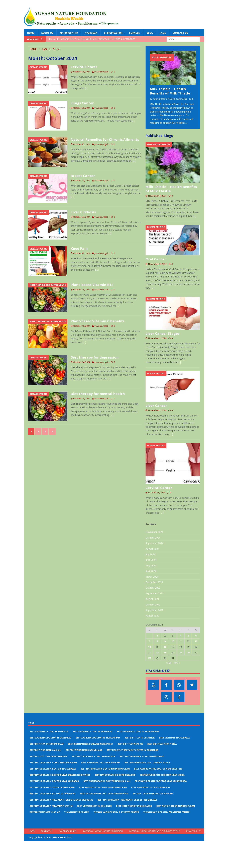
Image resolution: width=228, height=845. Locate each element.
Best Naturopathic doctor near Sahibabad (54, 781)
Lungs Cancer (82, 103)
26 (188, 652)
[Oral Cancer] (173, 240)
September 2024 (154, 543)
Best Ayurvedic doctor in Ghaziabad (50, 737)
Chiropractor (113, 32)
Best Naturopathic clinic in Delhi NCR (93, 756)
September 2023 (154, 593)
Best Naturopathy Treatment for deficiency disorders (61, 799)
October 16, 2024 (81, 289)
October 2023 (153, 587)
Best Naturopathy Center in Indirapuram (103, 787)
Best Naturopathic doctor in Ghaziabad (53, 768)
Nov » (176, 662)
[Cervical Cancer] (173, 463)
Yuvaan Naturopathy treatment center (166, 812)
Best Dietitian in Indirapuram (46, 744)
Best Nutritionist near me (45, 812)
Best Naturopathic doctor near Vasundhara (161, 781)
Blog (150, 32)
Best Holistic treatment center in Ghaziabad (132, 750)
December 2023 (154, 582)
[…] (86, 88)
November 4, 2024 (157, 195)
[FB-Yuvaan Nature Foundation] (166, 685)
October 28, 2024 (81, 71)
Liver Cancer (156, 405)
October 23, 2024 (81, 216)
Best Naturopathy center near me (150, 787)
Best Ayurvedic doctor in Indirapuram (98, 737)
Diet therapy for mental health (98, 393)
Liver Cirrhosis (83, 212)
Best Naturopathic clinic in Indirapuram (53, 762)
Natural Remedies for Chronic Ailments (105, 139)
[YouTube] (153, 685)
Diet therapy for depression (95, 357)
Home (30, 32)
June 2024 (151, 559)
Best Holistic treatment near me (48, 756)
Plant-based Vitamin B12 (92, 284)
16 (165, 646)
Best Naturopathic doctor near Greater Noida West (60, 775)
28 (149, 658)
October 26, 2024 (81, 107)
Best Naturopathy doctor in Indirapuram (104, 793)
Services (134, 32)
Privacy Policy (193, 831)
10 (172, 641)
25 (180, 652)
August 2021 (152, 598)
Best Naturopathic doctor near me (115, 775)
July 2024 (150, 554)
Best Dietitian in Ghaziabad (174, 737)
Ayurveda (91, 32)
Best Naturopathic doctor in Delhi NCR (147, 762)
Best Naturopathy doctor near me (153, 793)
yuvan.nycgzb (101, 71)
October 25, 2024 (81, 144)
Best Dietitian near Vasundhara (84, 750)
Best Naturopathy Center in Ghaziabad (52, 787)
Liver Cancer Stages (162, 333)
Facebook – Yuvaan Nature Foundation (103, 831)
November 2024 (154, 532)
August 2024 (152, 548)
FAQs (163, 32)
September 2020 (154, 610)
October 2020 (153, 604)
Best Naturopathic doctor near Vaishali (106, 781)
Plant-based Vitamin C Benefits (98, 321)
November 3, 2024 (157, 263)
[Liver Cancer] (173, 386)
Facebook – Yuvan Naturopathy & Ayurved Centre (154, 831)
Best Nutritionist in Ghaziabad (134, 806)
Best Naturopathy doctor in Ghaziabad (52, 793)
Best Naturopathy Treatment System (51, 806)
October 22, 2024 (81, 253)
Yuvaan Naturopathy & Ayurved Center (116, 812)
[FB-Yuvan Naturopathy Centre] (179, 697)
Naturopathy (69, 32)
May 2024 (151, 565)
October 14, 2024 (81, 362)
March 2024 (152, 576)
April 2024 (151, 571)
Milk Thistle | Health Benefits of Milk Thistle (170, 91)
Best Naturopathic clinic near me (100, 762)
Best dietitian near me (130, 744)
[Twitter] (192, 685)
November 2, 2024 (157, 338)
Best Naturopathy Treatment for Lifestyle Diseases (127, 799)
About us (47, 32)
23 (165, 652)
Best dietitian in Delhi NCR (140, 737)
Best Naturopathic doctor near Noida (162, 775)
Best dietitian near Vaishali (45, 750)
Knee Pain (79, 248)
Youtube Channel (68, 831)
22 (157, 652)
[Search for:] (183, 39)
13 (196, 641)
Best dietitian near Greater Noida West (90, 744)
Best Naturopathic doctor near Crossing (158, 768)
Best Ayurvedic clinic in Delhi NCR (49, 731)
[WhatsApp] (179, 685)
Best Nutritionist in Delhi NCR (94, 806)
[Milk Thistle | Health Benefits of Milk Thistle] (173, 68)
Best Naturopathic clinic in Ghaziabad (142, 756)
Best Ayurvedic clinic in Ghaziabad (92, 731)
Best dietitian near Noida (162, 744)
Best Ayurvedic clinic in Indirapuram (138, 731)
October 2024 (153, 537)
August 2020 (152, 615)
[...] (185, 122)
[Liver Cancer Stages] (173, 313)
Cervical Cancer (84, 67)
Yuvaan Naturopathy (76, 812)
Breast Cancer (83, 175)
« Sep (168, 662)
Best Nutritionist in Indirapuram (175, 806)
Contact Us (180, 32)
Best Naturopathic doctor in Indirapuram (105, 768)
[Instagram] (166, 697)
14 (149, 646)
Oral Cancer (156, 259)
